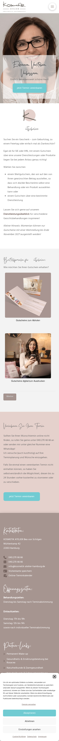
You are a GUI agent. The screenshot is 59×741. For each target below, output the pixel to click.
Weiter (9, 397)
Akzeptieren (29, 713)
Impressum (42, 736)
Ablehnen (29, 721)
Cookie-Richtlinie (19, 736)
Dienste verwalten (29, 704)
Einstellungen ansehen (30, 729)
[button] (54, 676)
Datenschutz (32, 736)
